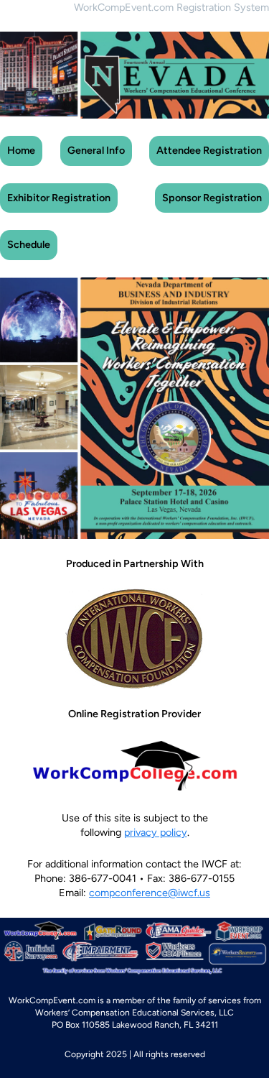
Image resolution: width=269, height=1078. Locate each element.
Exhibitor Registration (58, 197)
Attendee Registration (209, 150)
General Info (96, 150)
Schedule (28, 244)
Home (21, 150)
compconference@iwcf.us (149, 892)
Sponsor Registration (212, 197)
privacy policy (155, 832)
